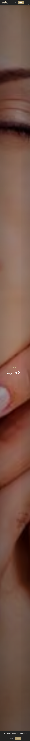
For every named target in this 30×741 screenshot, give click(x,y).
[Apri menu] (27, 3)
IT (15, 2)
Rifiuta (11, 738)
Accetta (18, 738)
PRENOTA (21, 2)
